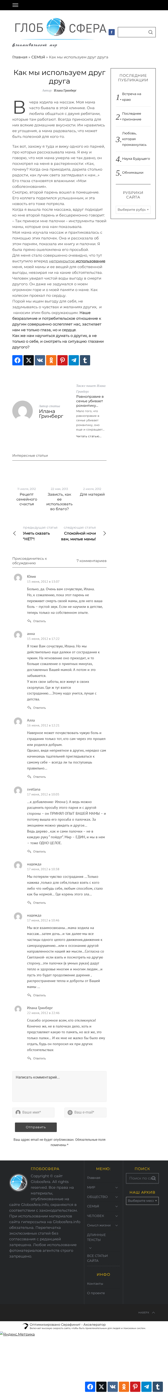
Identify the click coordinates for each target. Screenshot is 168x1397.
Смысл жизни (99, 1225)
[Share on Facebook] (17, 360)
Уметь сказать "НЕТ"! (40, 533)
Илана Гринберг (65, 90)
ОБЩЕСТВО (97, 1197)
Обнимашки (132, 172)
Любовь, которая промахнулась (134, 139)
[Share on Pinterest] (62, 360)
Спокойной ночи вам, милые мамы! (78, 533)
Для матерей (92, 494)
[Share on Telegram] (74, 360)
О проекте (96, 1293)
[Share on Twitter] (29, 360)
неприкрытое (77, 261)
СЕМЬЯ (38, 57)
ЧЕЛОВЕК (95, 1216)
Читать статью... (89, 436)
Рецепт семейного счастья (26, 499)
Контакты (95, 1284)
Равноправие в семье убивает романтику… (90, 401)
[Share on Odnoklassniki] (51, 360)
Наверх (143, 1312)
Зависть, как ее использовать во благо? (59, 501)
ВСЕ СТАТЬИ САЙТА (97, 1258)
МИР (91, 1187)
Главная (19, 57)
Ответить (39, 621)
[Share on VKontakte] (40, 360)
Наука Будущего (136, 159)
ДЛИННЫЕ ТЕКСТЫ (96, 1237)
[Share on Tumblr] (85, 360)
